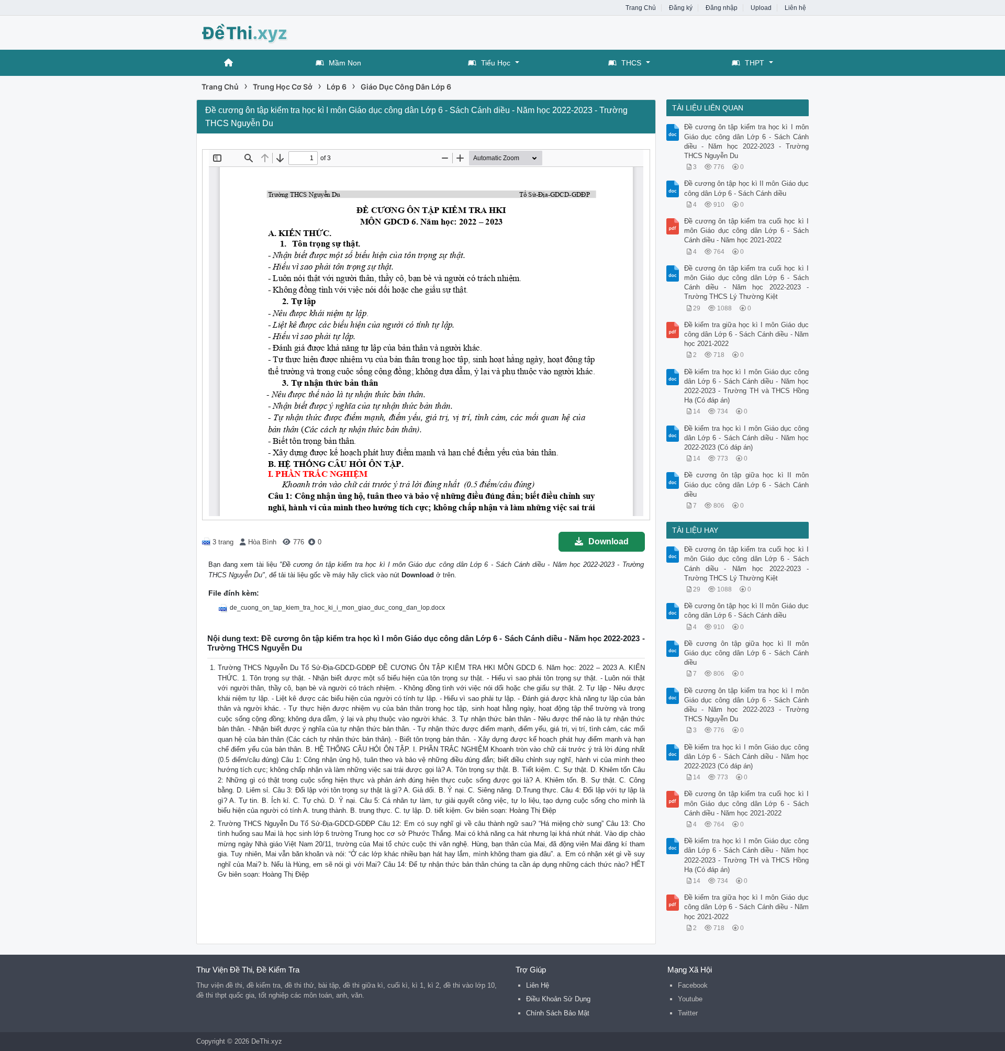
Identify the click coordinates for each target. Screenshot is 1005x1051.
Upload (761, 8)
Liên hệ (795, 8)
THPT (754, 63)
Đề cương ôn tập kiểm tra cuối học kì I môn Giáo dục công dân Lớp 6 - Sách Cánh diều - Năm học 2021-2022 (746, 230)
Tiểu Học (495, 63)
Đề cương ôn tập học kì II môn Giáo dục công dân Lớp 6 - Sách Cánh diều (746, 188)
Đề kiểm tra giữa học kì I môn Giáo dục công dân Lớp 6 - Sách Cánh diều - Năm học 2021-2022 (746, 334)
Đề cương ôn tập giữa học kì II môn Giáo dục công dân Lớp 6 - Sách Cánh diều (746, 484)
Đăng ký (681, 8)
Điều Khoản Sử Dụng (558, 999)
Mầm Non (345, 63)
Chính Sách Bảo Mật (557, 1013)
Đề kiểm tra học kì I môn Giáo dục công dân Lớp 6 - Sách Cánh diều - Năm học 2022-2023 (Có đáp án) (746, 437)
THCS (631, 63)
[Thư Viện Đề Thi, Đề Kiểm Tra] (280, 31)
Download (608, 541)
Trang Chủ (641, 8)
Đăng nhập (722, 8)
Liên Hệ (537, 985)
